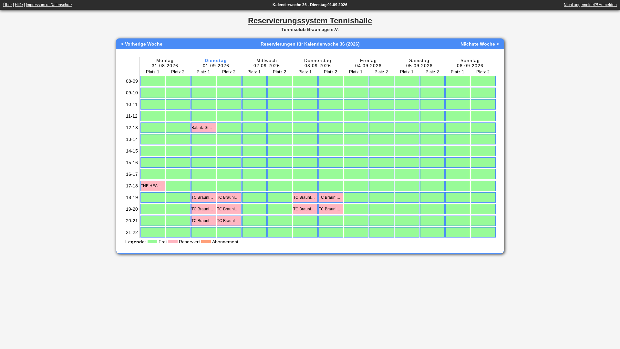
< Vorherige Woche (141, 44)
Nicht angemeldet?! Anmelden (590, 5)
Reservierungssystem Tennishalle (310, 20)
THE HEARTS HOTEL (152, 186)
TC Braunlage (202, 197)
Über (7, 5)
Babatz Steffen (202, 127)
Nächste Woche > (479, 44)
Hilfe (19, 5)
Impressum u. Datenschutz (49, 5)
